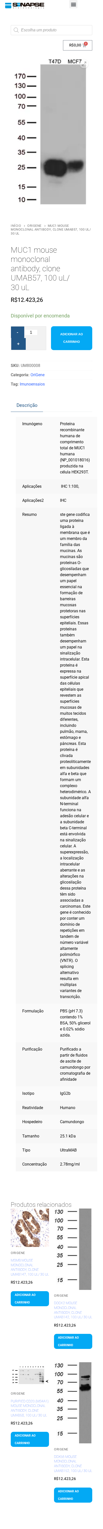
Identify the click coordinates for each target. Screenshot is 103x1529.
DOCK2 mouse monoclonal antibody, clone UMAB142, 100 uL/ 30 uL (73, 1310)
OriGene (34, 226)
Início (16, 226)
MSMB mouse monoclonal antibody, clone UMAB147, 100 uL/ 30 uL (30, 1267)
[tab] (27, 405)
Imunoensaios (32, 384)
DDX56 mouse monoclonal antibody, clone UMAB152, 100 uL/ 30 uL (73, 1464)
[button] (73, 4)
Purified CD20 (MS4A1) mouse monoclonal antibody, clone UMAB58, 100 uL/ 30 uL (29, 1408)
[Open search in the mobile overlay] (51, 30)
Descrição (27, 405)
